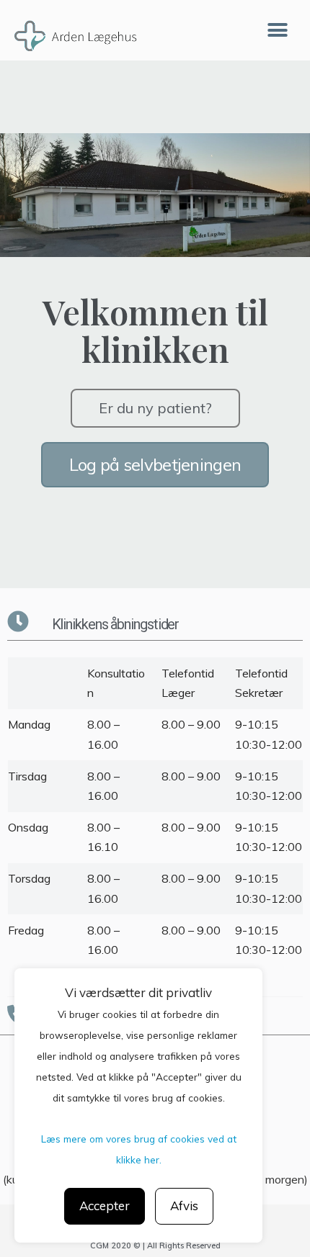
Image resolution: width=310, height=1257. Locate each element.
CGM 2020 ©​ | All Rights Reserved (155, 1245)
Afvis (184, 1205)
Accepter (104, 1205)
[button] (277, 30)
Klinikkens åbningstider (116, 624)
